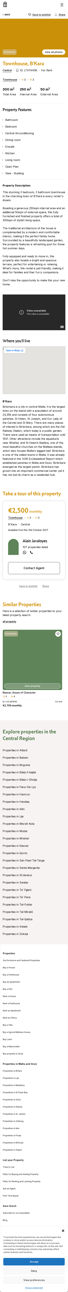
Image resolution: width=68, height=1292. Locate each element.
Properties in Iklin (14, 809)
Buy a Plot (7, 989)
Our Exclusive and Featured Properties (21, 960)
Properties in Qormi (15, 853)
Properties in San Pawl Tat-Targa (23, 860)
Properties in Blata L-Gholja (20, 779)
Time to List (8, 1167)
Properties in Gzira (12, 1100)
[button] (63, 1230)
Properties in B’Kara (12, 1071)
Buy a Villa (8, 1025)
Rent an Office (10, 1018)
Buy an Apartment (11, 982)
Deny (34, 1270)
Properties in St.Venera (17, 875)
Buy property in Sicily (13, 1054)
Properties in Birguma (16, 765)
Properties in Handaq (16, 801)
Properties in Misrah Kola (18, 823)
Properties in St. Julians (14, 1114)
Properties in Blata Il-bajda (19, 772)
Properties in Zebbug (13, 1121)
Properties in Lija (13, 816)
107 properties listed (35, 547)
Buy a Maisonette (11, 1046)
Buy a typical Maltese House (16, 1032)
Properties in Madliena (14, 1085)
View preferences (34, 1280)
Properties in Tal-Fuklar (17, 904)
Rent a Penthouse (11, 1003)
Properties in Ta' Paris (17, 897)
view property (33, 685)
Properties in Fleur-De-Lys (19, 787)
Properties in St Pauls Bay (15, 1092)
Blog (5, 1220)
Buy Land (7, 1039)
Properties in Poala (12, 1135)
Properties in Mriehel (16, 838)
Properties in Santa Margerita (21, 867)
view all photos (54, 52)
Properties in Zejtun (12, 1150)
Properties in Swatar (15, 882)
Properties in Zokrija (15, 934)
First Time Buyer (11, 1196)
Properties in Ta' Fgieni (17, 889)
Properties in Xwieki (15, 926)
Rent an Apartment (12, 1011)
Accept (34, 1261)
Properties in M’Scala (13, 1143)
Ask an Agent (9, 1188)
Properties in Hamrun (16, 794)
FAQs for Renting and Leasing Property (21, 1181)
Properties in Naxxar (16, 845)
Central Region (19, 738)
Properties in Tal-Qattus (18, 919)
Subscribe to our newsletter (16, 1213)
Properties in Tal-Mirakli (18, 912)
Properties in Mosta (15, 831)
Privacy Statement (34, 1287)
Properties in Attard (15, 750)
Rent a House (9, 996)
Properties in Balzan (15, 757)
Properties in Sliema (12, 1107)
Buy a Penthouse (11, 975)
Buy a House (9, 967)
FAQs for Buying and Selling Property (20, 1174)
